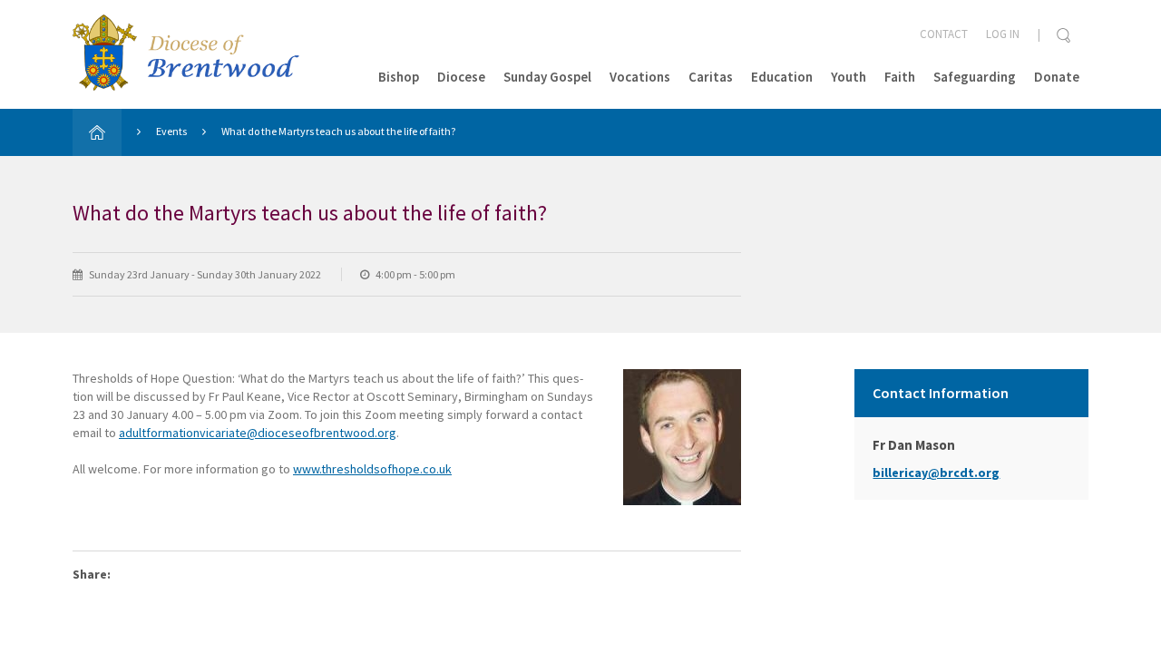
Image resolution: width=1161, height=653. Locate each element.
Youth (848, 76)
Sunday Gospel (547, 76)
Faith (899, 76)
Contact (944, 34)
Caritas (710, 76)
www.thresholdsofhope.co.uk (372, 469)
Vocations (640, 76)
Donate (1056, 76)
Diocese (461, 76)
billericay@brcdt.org (936, 472)
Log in (1003, 34)
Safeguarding (974, 76)
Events (171, 131)
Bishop (398, 76)
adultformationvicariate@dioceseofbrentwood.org (257, 432)
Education (782, 76)
